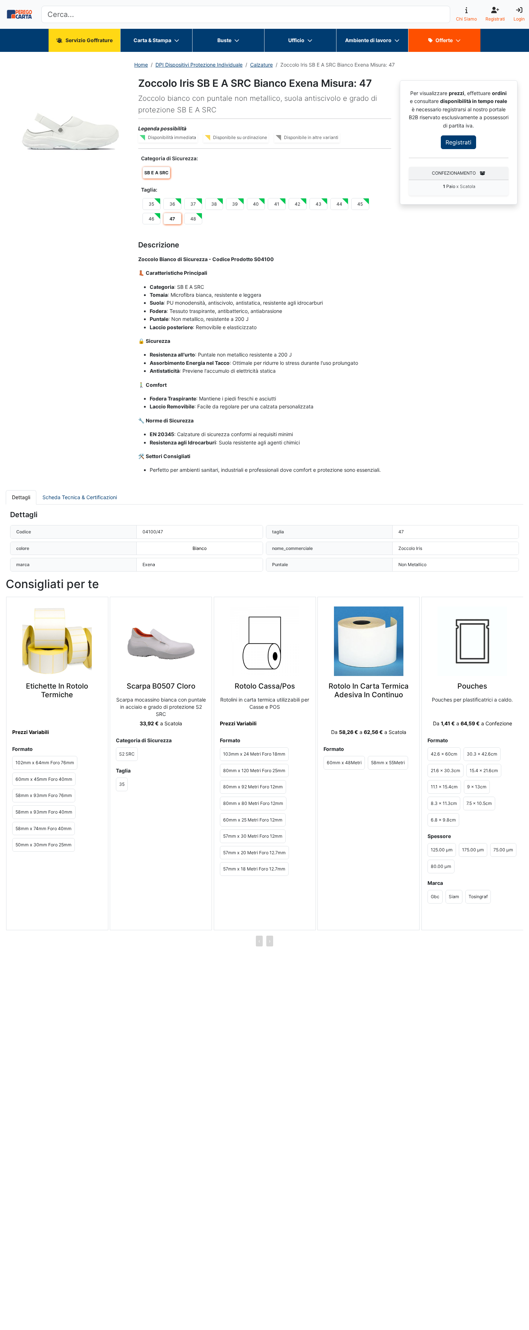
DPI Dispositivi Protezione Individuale (199, 65)
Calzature (261, 65)
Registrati (458, 142)
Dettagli (21, 497)
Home (141, 65)
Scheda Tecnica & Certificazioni (79, 497)
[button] (71, 131)
